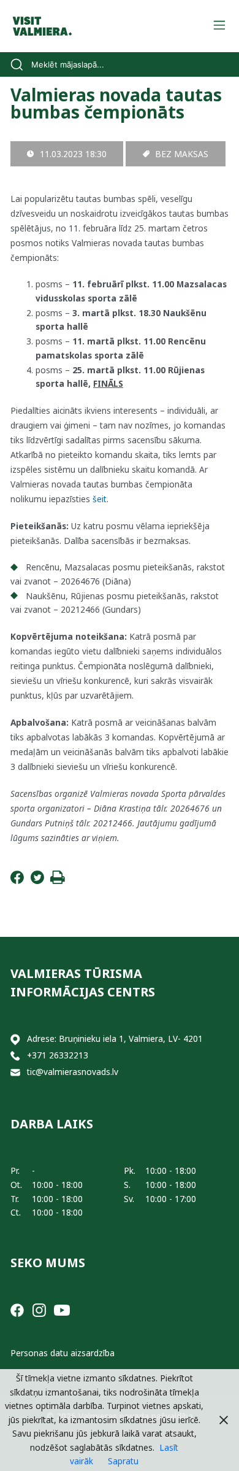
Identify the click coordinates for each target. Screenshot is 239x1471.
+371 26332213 (57, 1055)
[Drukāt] (57, 881)
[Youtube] (62, 1309)
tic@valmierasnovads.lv (72, 1071)
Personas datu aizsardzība (62, 1353)
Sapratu (123, 1461)
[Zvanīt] (15, 1056)
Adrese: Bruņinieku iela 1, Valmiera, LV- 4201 (115, 1038)
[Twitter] (37, 881)
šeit (100, 499)
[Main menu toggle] (219, 26)
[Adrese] (15, 1039)
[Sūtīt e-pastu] (15, 1072)
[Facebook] (17, 881)
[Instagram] (39, 1309)
